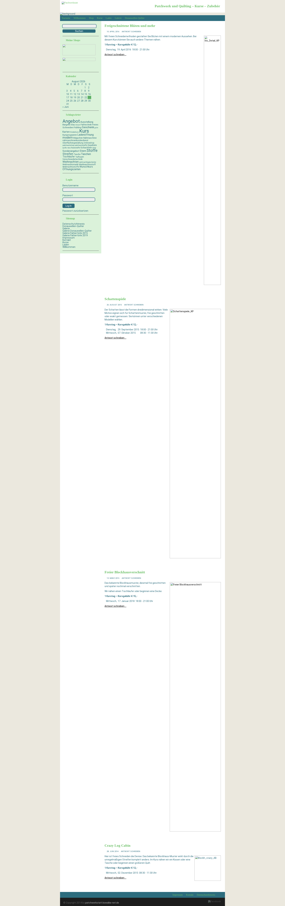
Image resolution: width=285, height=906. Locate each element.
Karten (66, 131)
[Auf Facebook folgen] (214, 901)
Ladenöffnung (85, 134)
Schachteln (86, 147)
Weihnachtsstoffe (71, 167)
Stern (83, 150)
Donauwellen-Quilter (134, 18)
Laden (108, 18)
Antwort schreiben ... (115, 54)
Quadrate (92, 145)
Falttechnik (86, 124)
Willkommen (80, 18)
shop (94, 148)
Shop (91, 18)
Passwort (68, 195)
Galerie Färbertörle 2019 (75, 235)
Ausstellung (86, 121)
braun (78, 125)
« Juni (66, 107)
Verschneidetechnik (73, 159)
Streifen (68, 154)
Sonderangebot (71, 150)
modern (68, 137)
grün (96, 128)
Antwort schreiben (131, 32)
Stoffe (92, 150)
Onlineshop (89, 143)
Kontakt (67, 240)
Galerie (118, 18)
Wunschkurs (86, 166)
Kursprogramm (70, 134)
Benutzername (71, 185)
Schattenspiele (115, 299)
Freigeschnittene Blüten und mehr (130, 26)
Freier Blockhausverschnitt (125, 572)
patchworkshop (68, 145)
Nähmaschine (90, 137)
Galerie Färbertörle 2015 (75, 233)
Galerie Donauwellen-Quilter (77, 230)
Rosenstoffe (75, 148)
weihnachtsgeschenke (87, 162)
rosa (69, 148)
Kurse (99, 18)
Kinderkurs (74, 132)
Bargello (67, 124)
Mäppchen (78, 138)
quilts (65, 148)
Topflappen (79, 157)
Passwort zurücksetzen (75, 210)
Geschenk (88, 127)
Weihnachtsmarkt (71, 164)
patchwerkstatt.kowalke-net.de (102, 902)
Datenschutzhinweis (74, 223)
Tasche (77, 154)
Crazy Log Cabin (117, 846)
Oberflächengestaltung (73, 143)
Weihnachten (71, 161)
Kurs (84, 131)
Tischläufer (69, 156)
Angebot (71, 121)
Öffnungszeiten (71, 169)
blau (73, 125)
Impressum (69, 237)
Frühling (77, 127)
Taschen (86, 154)
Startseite (66, 18)
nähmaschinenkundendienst (75, 140)
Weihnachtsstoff (87, 164)
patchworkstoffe (81, 145)
